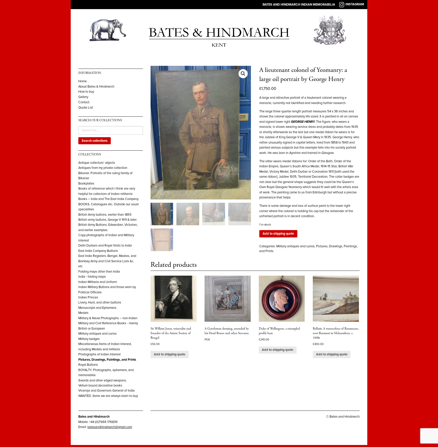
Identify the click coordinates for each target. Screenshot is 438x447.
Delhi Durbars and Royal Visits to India (105, 245)
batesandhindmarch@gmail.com (109, 427)
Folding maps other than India (99, 272)
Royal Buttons (88, 365)
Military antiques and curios (97, 334)
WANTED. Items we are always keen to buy (108, 396)
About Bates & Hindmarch (96, 87)
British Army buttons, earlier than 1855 (105, 215)
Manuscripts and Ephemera (97, 308)
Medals (83, 313)
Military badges (89, 339)
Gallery (83, 97)
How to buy (86, 92)
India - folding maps (92, 277)
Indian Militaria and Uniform (97, 282)
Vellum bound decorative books (100, 385)
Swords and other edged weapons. (102, 380)
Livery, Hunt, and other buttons (99, 302)
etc (80, 266)
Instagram (354, 4)
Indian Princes (88, 297)
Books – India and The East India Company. (108, 199)
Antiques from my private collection (102, 168)
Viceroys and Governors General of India (106, 391)
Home (82, 81)
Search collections (94, 141)
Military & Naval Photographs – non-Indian (107, 318)
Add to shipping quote (278, 234)
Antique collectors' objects (96, 163)
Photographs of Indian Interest (99, 354)
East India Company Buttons (98, 251)
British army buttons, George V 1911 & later (107, 220)
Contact (83, 102)
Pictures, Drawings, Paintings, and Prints (107, 360)
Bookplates (86, 183)
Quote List (85, 108)
